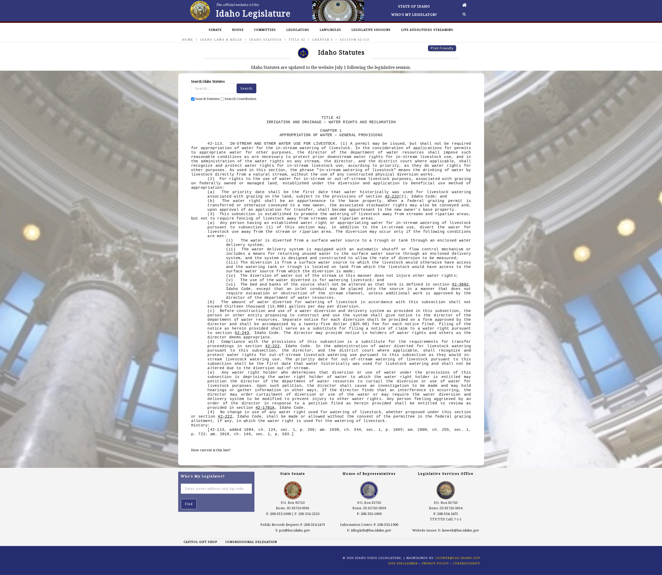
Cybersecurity (466, 563)
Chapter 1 (322, 39)
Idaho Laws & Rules (221, 39)
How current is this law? (211, 450)
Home (187, 39)
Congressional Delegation (251, 542)
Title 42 (297, 39)
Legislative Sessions (371, 30)
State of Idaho (414, 6)
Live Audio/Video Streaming (427, 30)
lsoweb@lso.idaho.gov (460, 530)
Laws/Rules (330, 30)
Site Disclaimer (403, 563)
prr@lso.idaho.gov (294, 530)
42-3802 (460, 284)
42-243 (242, 333)
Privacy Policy (435, 563)
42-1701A (265, 408)
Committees (265, 30)
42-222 (392, 196)
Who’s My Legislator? (414, 14)
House (238, 30)
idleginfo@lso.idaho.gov (371, 530)
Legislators (297, 30)
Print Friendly (442, 48)
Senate (215, 30)
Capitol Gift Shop (200, 542)
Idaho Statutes (265, 39)
